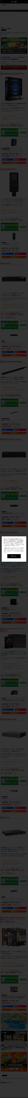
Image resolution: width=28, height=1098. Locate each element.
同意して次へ (14, 556)
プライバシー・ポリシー (13, 550)
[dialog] (14, 549)
